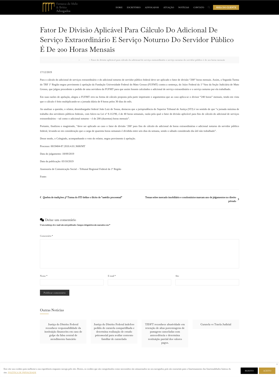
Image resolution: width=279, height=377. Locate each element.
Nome (43, 275)
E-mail (112, 275)
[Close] (277, 364)
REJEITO (249, 370)
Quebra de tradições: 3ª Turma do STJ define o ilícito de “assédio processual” (82, 197)
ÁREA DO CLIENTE (226, 7)
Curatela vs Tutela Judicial (216, 324)
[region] (139, 370)
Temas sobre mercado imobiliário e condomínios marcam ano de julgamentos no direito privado (190, 199)
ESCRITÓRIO (134, 7)
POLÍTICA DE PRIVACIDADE (22, 372)
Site (177, 275)
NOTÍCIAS (183, 7)
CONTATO (198, 7)
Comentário (46, 235)
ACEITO (267, 370)
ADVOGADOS (152, 7)
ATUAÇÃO (168, 7)
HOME (119, 7)
